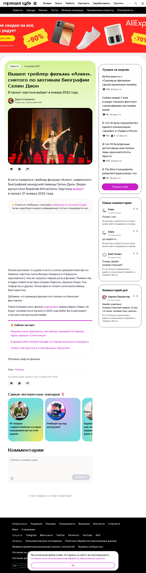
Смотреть (84, 3)
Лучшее (47, 3)
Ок (73, 565)
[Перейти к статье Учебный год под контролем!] (62, 419)
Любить (70, 3)
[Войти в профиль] (142, 3)
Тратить (118, 3)
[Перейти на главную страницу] (17, 3)
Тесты (54, 10)
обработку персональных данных (86, 558)
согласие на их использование (48, 558)
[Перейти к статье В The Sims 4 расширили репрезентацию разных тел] (120, 173)
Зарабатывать (101, 3)
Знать (58, 3)
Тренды (30, 10)
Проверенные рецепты (100, 10)
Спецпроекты (125, 10)
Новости (18, 10)
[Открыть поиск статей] (135, 3)
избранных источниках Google (69, 204)
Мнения (43, 10)
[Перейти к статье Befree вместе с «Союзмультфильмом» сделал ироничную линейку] (120, 82)
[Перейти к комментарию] (120, 216)
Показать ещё (120, 186)
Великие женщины (72, 10)
